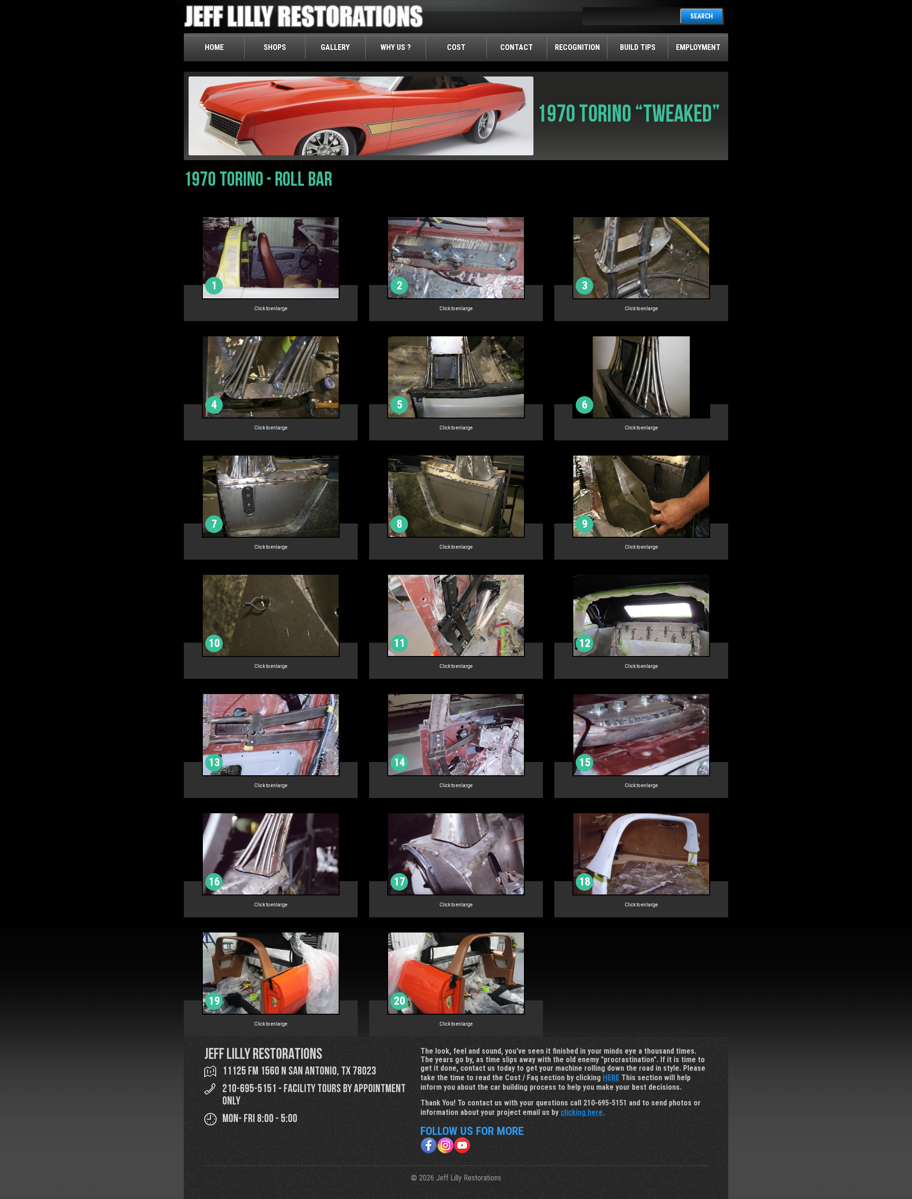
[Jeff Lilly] (303, 25)
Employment (698, 47)
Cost (456, 47)
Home (214, 47)
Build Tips (638, 47)
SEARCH (701, 16)
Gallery (335, 47)
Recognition (577, 47)
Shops (275, 47)
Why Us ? (395, 47)
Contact (516, 47)
